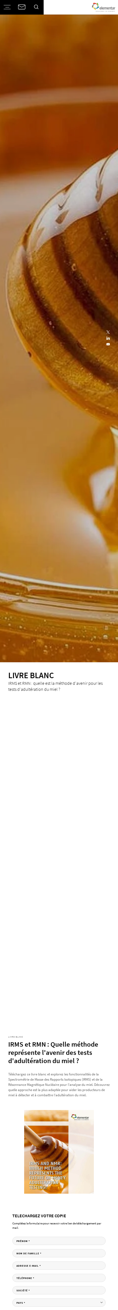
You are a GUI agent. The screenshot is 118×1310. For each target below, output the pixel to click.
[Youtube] (108, 344)
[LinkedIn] (108, 338)
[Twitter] (108, 332)
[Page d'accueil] (103, 7)
